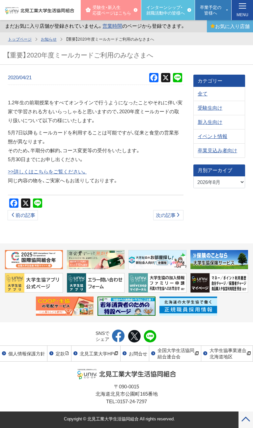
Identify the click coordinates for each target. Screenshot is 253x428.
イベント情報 (212, 136)
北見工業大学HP (97, 353)
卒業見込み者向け (217, 150)
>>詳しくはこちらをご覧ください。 (47, 171)
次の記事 (166, 215)
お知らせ (49, 39)
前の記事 (25, 215)
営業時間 (112, 25)
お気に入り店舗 (232, 26)
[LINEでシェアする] (150, 336)
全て (203, 93)
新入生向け (210, 121)
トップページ (20, 39)
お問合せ (138, 353)
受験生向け (210, 107)
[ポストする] (134, 336)
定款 (60, 353)
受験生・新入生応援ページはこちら (112, 10)
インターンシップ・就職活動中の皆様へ (165, 10)
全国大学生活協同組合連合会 (175, 353)
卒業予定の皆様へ (210, 10)
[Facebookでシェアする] (118, 336)
